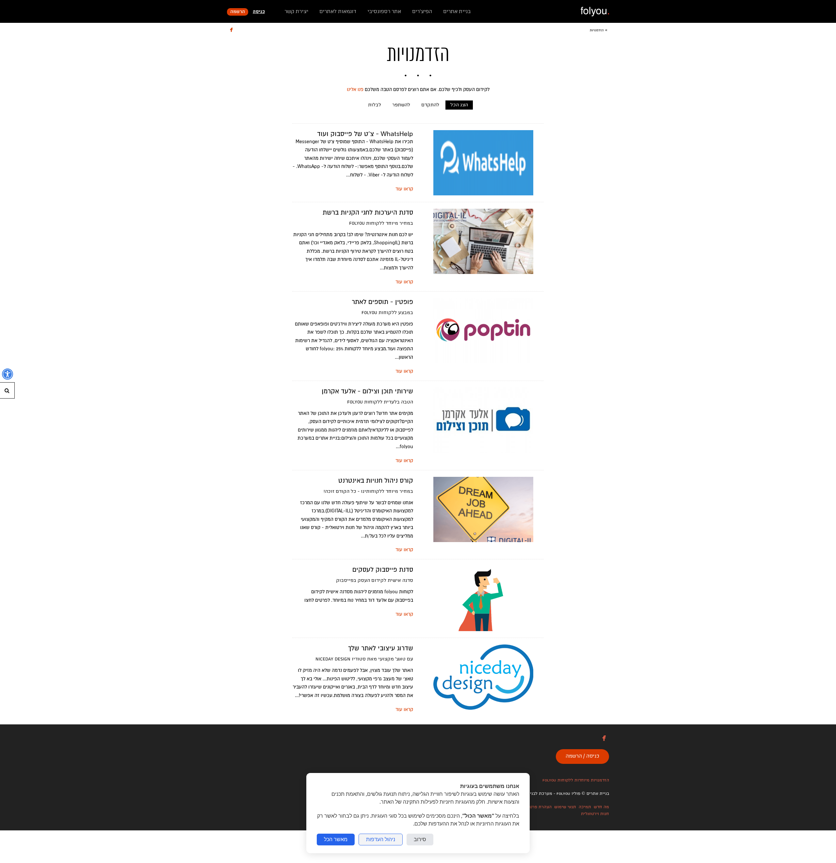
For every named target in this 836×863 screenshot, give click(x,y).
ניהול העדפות (380, 839)
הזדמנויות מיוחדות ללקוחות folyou (575, 780)
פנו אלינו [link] (355, 89)
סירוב (420, 839)
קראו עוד (404, 189)
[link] (595, 11)
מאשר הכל (335, 839)
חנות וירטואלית (595, 814)
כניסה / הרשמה (582, 756)
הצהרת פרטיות (538, 807)
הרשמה (237, 12)
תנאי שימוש (565, 807)
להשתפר (401, 105)
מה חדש (601, 807)
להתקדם (430, 105)
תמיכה (585, 807)
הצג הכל (459, 105)
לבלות (374, 105)
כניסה (259, 12)
